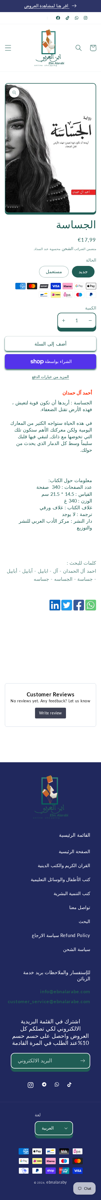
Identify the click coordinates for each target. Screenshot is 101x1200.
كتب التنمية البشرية (72, 893)
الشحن (66, 248)
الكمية (90, 307)
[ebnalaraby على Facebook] (58, 18)
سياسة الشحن (76, 949)
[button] (8, 48)
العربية (48, 1128)
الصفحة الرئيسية (74, 851)
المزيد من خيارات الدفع (50, 376)
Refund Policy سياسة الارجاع (61, 935)
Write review (50, 713)
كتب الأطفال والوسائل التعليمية (60, 879)
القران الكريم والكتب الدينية (64, 865)
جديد (83, 271)
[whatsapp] (90, 608)
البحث (84, 921)
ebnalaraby (56, 1182)
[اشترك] (82, 1061)
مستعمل (54, 271)
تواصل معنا (79, 907)
